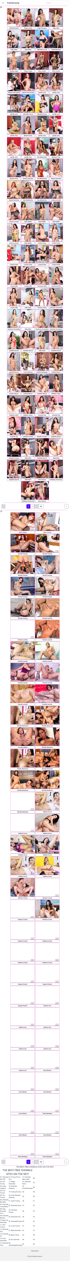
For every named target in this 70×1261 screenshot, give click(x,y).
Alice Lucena (42, 71)
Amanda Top (42, 415)
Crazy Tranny (15, 1225)
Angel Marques (42, 28)
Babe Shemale (16, 1230)
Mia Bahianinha (42, 157)
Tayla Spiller (28, 221)
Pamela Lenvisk (47, 618)
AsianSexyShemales (15, 1244)
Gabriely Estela (14, 28)
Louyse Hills (14, 286)
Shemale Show (16, 1205)
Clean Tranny (15, 1200)
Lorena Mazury (28, 372)
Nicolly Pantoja (22, 554)
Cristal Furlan (42, 243)
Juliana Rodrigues (42, 372)
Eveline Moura (56, 372)
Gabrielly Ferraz (42, 49)
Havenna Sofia (42, 286)
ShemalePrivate (16, 1221)
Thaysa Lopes (28, 28)
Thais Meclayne (47, 1113)
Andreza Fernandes (56, 307)
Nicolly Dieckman (22, 726)
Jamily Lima (42, 92)
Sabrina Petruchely (14, 92)
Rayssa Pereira (22, 984)
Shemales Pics (16, 1216)
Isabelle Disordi (14, 350)
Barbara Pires (28, 135)
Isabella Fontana (28, 436)
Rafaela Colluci (56, 393)
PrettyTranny (13, 3)
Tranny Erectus (16, 1191)
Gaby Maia (56, 28)
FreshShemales (27, 1188)
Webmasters (35, 1250)
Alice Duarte (42, 479)
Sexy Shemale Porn (3, 1210)
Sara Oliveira (47, 1070)
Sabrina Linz (47, 1005)
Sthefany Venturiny (56, 479)
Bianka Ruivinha (28, 178)
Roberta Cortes (22, 898)
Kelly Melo (28, 458)
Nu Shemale (15, 1239)
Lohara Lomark (56, 200)
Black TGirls (15, 1234)
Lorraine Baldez (23, 747)
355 (41, 506)
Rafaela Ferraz (47, 812)
